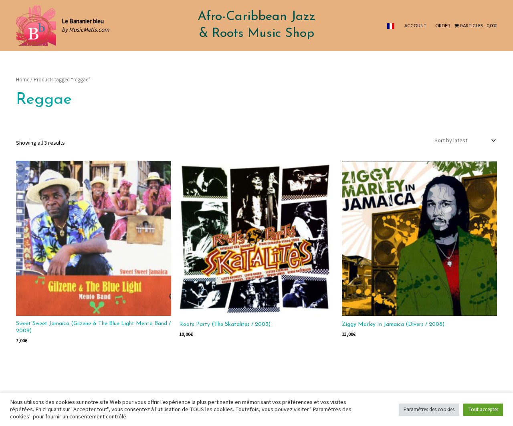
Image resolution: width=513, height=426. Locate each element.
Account (415, 25)
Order (442, 25)
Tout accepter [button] (483, 409)
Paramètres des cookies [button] (429, 409)
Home (22, 79)
